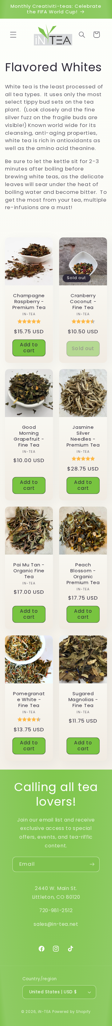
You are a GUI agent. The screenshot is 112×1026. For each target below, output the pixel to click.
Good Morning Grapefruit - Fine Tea (29, 436)
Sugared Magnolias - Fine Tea (83, 700)
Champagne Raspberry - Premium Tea (28, 301)
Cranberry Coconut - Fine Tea (83, 301)
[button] (13, 34)
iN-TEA (44, 1011)
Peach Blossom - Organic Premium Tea (83, 573)
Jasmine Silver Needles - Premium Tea (83, 436)
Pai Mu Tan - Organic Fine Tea (28, 570)
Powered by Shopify (71, 1011)
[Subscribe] (92, 864)
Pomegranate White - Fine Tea (29, 700)
